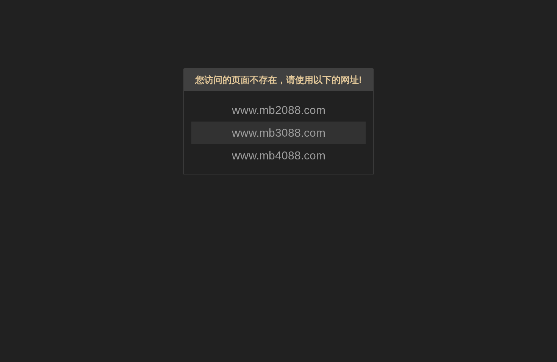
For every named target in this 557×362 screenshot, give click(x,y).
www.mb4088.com (278, 155)
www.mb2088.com (278, 110)
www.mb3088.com (278, 132)
